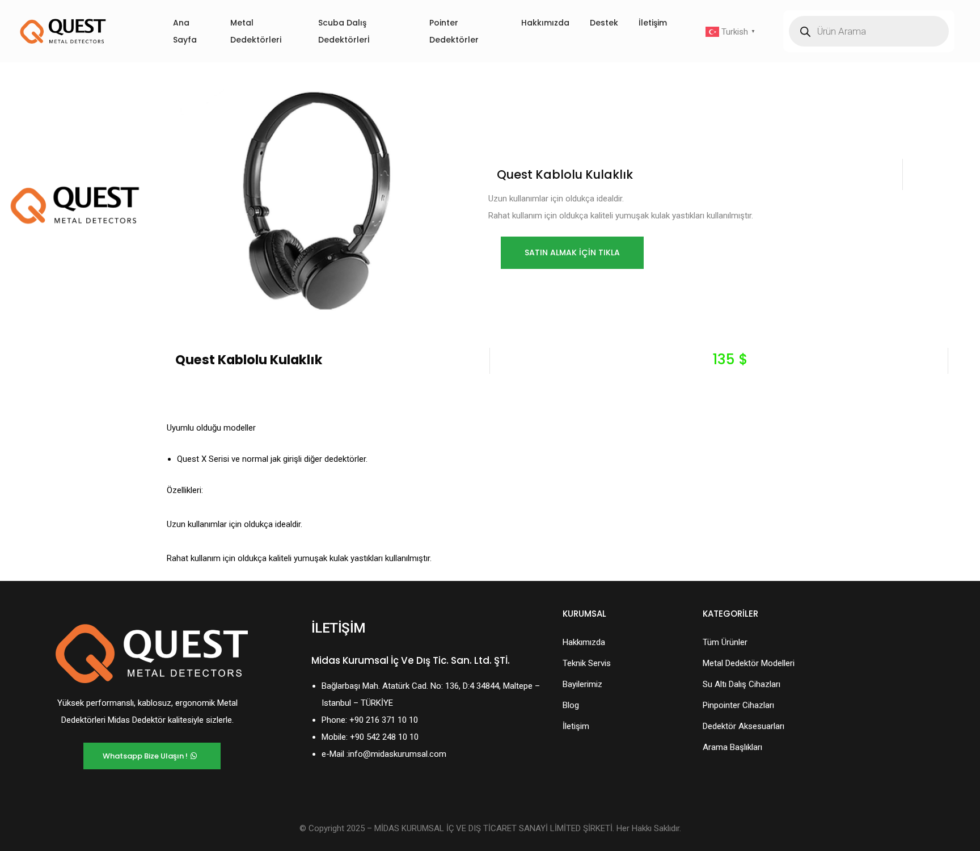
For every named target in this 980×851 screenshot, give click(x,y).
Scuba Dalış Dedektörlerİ (344, 31)
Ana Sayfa (185, 31)
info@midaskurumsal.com (397, 754)
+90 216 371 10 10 (383, 720)
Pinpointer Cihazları (738, 705)
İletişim (653, 22)
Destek (604, 22)
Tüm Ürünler (725, 642)
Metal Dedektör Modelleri (749, 663)
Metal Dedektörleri (255, 31)
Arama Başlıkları (732, 747)
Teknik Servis (587, 663)
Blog (571, 705)
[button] (572, 253)
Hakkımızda (545, 22)
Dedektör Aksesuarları (743, 726)
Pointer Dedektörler (454, 31)
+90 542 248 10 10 (384, 737)
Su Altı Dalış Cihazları (741, 684)
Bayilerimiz (582, 684)
